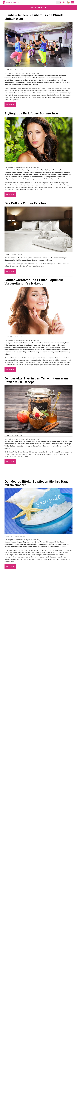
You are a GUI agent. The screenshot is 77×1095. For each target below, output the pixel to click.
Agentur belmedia (16, 254)
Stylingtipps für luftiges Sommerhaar (31, 113)
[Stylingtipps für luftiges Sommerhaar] (38, 139)
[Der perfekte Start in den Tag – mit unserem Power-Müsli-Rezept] (38, 409)
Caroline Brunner (19, 536)
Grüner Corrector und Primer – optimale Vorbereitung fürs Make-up (34, 281)
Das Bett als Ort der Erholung (26, 203)
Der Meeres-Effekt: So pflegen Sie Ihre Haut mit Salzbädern (36, 483)
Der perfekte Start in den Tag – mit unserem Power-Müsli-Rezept (36, 380)
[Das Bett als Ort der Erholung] (38, 229)
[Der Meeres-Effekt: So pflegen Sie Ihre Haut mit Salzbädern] (38, 511)
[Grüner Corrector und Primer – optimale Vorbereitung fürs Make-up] (38, 311)
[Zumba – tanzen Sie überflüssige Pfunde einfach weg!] (38, 44)
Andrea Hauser (18, 69)
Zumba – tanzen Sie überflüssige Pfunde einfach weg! (34, 16)
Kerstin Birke (18, 164)
